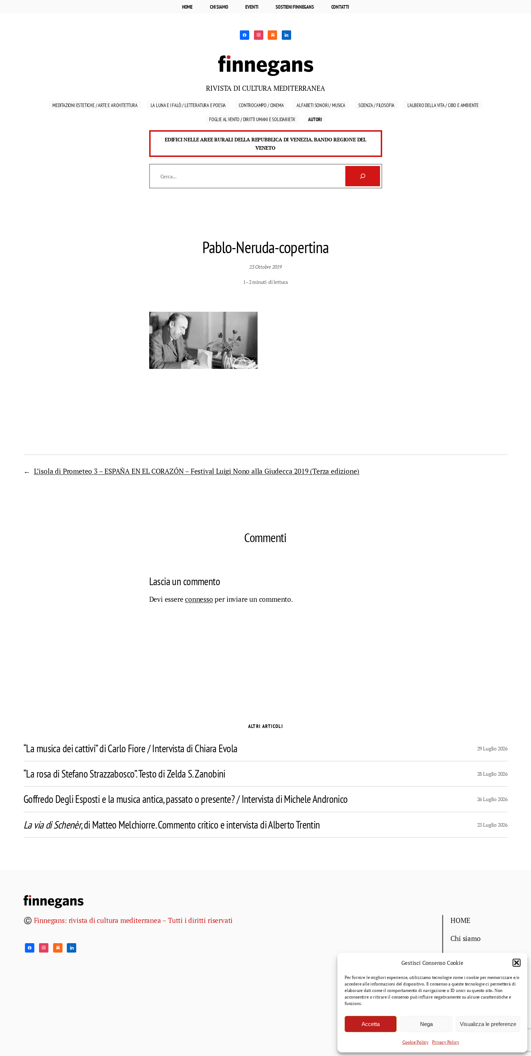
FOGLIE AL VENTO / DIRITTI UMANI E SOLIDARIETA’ (252, 119)
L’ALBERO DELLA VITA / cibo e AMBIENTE (443, 105)
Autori (315, 119)
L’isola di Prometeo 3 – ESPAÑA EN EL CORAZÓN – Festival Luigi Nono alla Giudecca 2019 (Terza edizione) (196, 471)
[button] (516, 962)
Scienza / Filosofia (376, 105)
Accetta (371, 1024)
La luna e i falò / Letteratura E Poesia (188, 105)
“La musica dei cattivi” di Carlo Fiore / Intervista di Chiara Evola (130, 748)
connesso (199, 599)
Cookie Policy (415, 1042)
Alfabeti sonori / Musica (321, 105)
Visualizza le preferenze (488, 1024)
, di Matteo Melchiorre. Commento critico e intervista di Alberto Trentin (171, 824)
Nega (426, 1024)
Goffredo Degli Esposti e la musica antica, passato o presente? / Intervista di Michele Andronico (185, 799)
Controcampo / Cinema (261, 105)
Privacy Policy (445, 1042)
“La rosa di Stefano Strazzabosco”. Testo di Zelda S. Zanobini (124, 773)
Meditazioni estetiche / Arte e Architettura (95, 105)
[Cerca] (362, 176)
